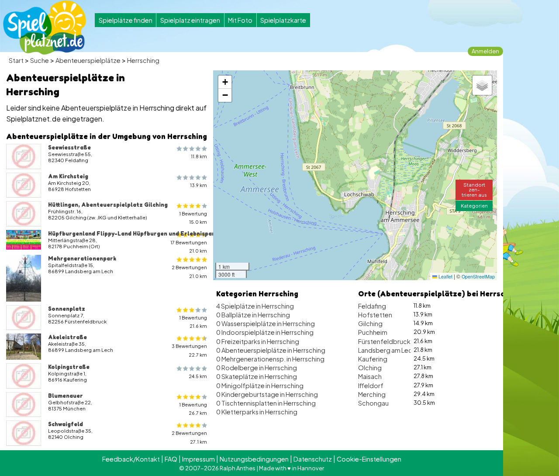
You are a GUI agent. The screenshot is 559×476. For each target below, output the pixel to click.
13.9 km (198, 185)
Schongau (373, 403)
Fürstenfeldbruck (384, 341)
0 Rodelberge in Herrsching (256, 368)
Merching (372, 394)
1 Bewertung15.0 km (193, 218)
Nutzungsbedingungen (254, 459)
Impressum (198, 459)
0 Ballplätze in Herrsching (253, 315)
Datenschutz (312, 459)
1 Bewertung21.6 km (193, 322)
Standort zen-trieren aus (474, 189)
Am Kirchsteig (68, 176)
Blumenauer (65, 395)
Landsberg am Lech (387, 350)
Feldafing (372, 306)
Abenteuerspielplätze (88, 60)
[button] (224, 82)
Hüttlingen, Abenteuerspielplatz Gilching (108, 204)
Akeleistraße (67, 337)
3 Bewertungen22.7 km (189, 350)
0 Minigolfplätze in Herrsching (260, 385)
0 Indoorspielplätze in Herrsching (265, 332)
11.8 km (199, 156)
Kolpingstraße (69, 366)
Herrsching (143, 60)
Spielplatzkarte (283, 20)
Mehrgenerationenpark (82, 258)
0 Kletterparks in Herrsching (256, 412)
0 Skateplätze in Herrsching (256, 376)
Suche (39, 60)
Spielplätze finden (125, 20)
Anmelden (485, 51)
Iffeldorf (370, 385)
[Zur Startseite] (44, 27)
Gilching (370, 323)
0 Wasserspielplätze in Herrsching (265, 323)
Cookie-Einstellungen (369, 459)
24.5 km (198, 376)
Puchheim (372, 332)
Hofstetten (375, 315)
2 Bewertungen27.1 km (189, 437)
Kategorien (474, 205)
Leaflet (444, 276)
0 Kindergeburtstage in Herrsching (267, 394)
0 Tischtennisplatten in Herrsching (266, 403)
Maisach (370, 376)
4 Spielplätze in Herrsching (255, 306)
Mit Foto (240, 20)
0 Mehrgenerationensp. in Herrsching (270, 359)
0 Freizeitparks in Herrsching (257, 341)
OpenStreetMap (478, 276)
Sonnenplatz (66, 308)
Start (16, 60)
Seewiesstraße (69, 147)
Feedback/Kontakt (131, 459)
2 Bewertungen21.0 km (189, 271)
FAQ (171, 459)
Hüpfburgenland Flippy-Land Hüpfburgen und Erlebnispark (133, 233)
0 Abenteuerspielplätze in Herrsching (270, 350)
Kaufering (372, 359)
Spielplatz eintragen (190, 20)
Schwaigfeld (65, 423)
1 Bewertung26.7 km (193, 409)
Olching (370, 368)
